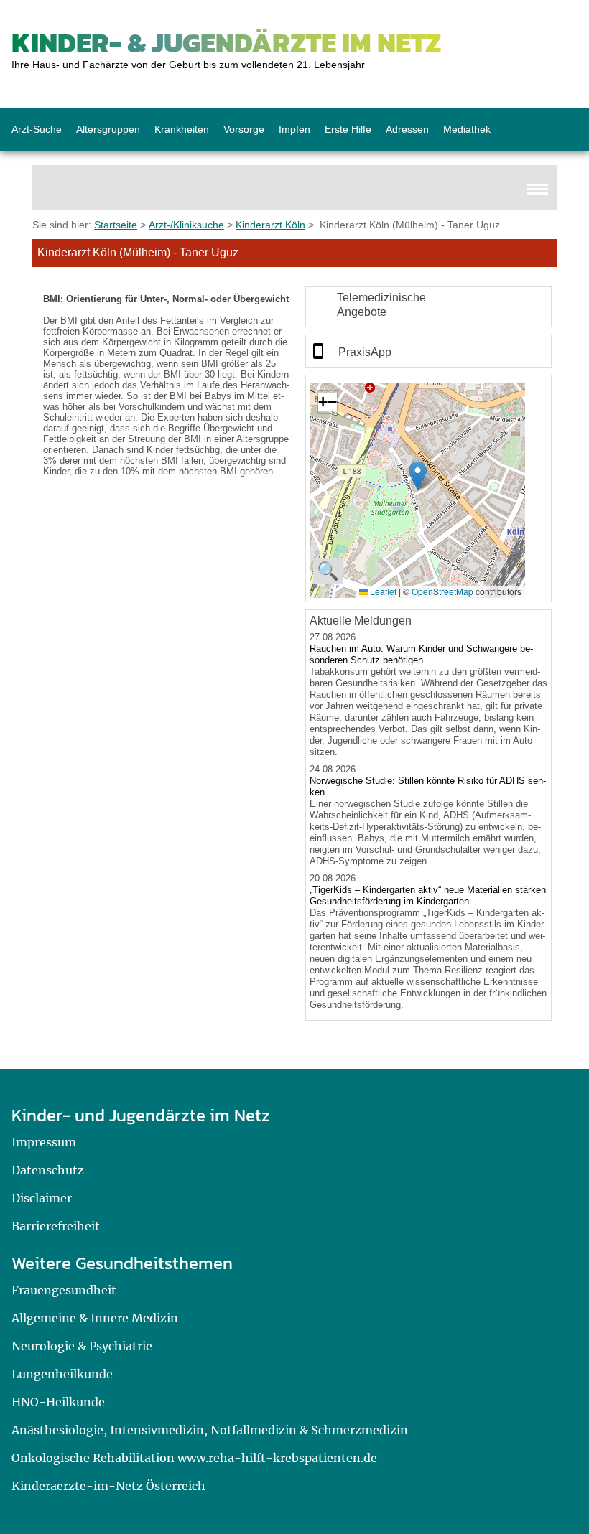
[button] (418, 475)
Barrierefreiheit (55, 1226)
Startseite (115, 224)
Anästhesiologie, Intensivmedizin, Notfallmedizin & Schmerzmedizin (209, 1430)
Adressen (407, 129)
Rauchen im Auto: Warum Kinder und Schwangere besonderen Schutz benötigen (421, 654)
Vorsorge (243, 129)
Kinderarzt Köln (270, 224)
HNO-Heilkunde (58, 1402)
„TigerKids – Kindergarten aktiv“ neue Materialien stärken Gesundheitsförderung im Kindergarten (428, 895)
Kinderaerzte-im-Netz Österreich (108, 1486)
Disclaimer (41, 1198)
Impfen (294, 129)
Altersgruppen (108, 129)
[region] (428, 306)
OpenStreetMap (442, 591)
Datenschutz (47, 1170)
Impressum (43, 1142)
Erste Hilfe (348, 129)
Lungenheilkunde (62, 1374)
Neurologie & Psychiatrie (81, 1346)
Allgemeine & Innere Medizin (94, 1318)
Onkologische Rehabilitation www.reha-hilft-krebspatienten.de (194, 1458)
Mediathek (467, 129)
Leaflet (382, 591)
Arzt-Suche (36, 129)
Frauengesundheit (63, 1290)
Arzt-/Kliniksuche (186, 224)
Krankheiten (181, 129)
